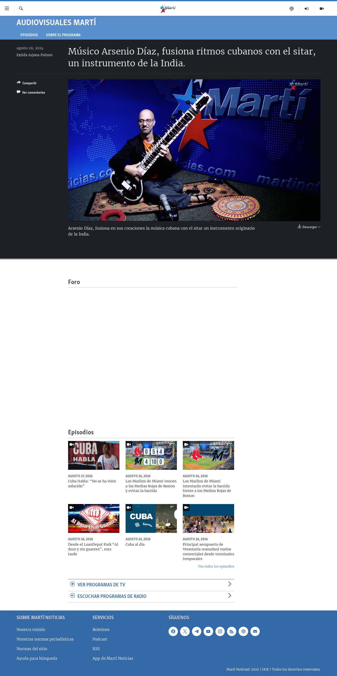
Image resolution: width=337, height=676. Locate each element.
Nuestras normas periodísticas (45, 639)
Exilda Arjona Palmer (35, 55)
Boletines (101, 629)
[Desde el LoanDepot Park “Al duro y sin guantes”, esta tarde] (93, 518)
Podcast (100, 639)
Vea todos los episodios (216, 566)
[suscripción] (255, 631)
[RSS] (231, 631)
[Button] (27, 84)
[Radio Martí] (306, 8)
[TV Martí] (321, 8)
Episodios (29, 35)
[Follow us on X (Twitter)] (184, 631)
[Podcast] (291, 8)
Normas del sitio (32, 648)
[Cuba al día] (151, 518)
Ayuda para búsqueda (37, 658)
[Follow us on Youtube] (208, 631)
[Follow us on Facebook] (173, 631)
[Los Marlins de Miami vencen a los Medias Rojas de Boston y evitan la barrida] (151, 455)
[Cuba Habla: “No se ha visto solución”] (93, 455)
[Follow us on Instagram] (220, 631)
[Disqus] (152, 349)
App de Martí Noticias (113, 658)
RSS (96, 648)
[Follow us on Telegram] (196, 631)
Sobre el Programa (63, 35)
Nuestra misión (31, 629)
